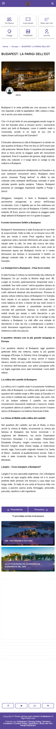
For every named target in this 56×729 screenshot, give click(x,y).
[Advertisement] (28, 609)
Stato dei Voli (46, 723)
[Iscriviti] (48, 705)
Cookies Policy (20, 723)
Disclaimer (33, 723)
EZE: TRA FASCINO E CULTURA (18, 540)
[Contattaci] (35, 705)
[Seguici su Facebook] (8, 705)
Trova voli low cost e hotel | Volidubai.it (32, 716)
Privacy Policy (34, 721)
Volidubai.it (22, 721)
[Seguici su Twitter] (21, 705)
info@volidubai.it (28, 725)
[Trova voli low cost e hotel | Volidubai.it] (28, 4)
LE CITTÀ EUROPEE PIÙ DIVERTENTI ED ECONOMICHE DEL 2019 (22, 565)
